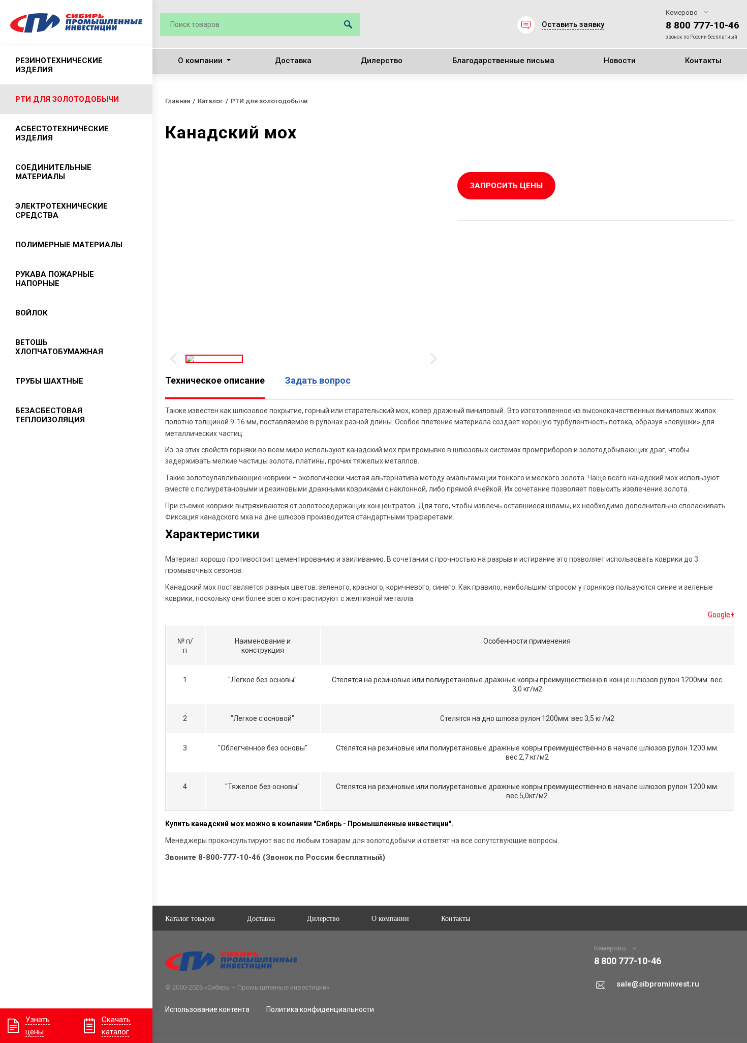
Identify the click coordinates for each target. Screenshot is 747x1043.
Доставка (293, 60)
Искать (348, 24)
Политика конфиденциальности (320, 1009)
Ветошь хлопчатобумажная (59, 347)
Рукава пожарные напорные (54, 279)
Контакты (703, 60)
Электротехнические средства (61, 210)
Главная (177, 101)
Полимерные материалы (68, 244)
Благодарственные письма (503, 60)
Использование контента (207, 1009)
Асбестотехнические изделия (62, 133)
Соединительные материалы (53, 172)
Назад (173, 358)
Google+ (721, 615)
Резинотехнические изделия (59, 65)
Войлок (31, 312)
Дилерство (381, 60)
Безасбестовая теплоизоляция (50, 415)
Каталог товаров (190, 918)
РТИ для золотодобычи (67, 99)
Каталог (210, 101)
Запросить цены (506, 185)
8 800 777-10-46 (702, 25)
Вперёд (433, 358)
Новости (620, 60)
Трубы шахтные (49, 381)
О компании (200, 60)
